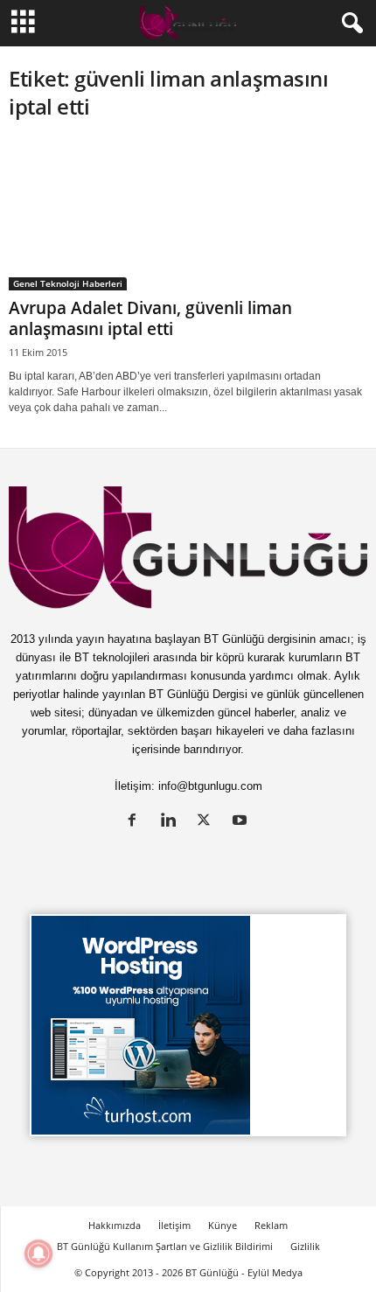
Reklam (271, 1225)
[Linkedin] (172, 821)
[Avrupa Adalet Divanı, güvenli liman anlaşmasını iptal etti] (188, 214)
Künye (222, 1225)
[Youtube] (242, 821)
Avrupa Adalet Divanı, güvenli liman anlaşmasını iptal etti (150, 318)
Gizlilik (305, 1246)
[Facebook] (136, 821)
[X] (208, 821)
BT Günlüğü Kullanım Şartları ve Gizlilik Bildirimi (165, 1246)
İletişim (174, 1225)
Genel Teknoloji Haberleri (67, 283)
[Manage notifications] (38, 1254)
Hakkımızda (114, 1225)
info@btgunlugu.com (210, 786)
